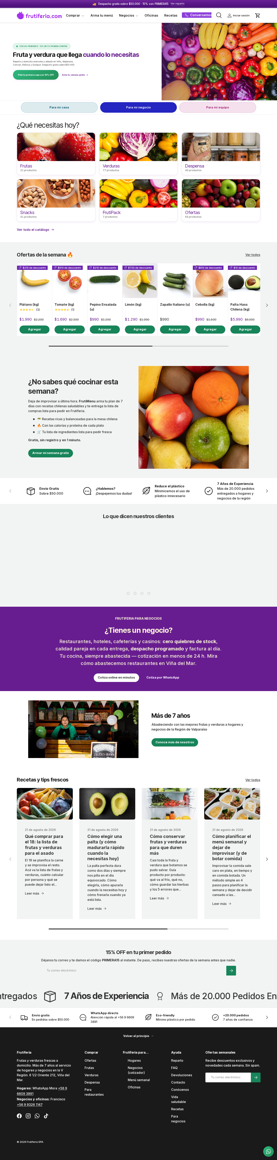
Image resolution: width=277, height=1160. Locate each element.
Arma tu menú (101, 15)
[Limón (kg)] (139, 280)
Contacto (178, 1082)
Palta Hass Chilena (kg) (240, 306)
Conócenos (180, 1090)
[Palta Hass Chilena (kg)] (245, 280)
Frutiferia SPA (35, 1141)
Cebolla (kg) (205, 304)
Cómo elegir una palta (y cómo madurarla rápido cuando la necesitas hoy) (105, 847)
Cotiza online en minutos (116, 677)
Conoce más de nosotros (175, 742)
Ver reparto (178, 3)
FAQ (174, 1068)
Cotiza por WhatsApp (162, 677)
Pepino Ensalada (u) (103, 306)
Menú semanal (139, 1080)
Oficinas (151, 15)
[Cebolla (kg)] (210, 280)
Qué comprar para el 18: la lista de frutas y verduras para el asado (44, 845)
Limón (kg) (133, 304)
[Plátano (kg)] (34, 280)
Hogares (134, 1060)
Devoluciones (181, 1075)
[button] (257, 15)
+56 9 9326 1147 (30, 1105)
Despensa (92, 1082)
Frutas (89, 1068)
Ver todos (252, 255)
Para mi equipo (217, 107)
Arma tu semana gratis (75, 75)
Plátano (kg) (29, 304)
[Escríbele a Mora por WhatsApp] (268, 1151)
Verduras (91, 1075)
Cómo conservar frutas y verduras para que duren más (168, 845)
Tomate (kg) (64, 304)
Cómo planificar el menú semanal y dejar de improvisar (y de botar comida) (231, 847)
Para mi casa (59, 107)
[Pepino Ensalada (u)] (104, 280)
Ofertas (90, 1060)
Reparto (177, 1060)
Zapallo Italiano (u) (175, 304)
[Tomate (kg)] (69, 280)
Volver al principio (136, 1036)
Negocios (126, 15)
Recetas (170, 15)
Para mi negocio (138, 107)
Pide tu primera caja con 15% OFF (36, 75)
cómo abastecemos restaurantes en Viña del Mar (138, 663)
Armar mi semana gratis (50, 453)
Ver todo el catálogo (33, 230)
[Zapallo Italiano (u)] (175, 280)
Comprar (73, 15)
